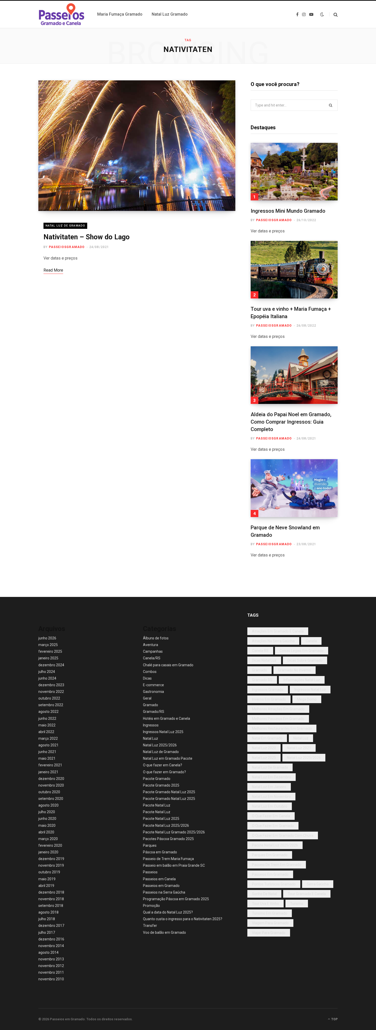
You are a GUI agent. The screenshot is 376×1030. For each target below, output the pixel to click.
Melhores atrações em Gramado (278, 709)
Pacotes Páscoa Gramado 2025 (168, 839)
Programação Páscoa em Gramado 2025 (176, 899)
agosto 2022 (48, 712)
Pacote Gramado (156, 779)
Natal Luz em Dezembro (271, 777)
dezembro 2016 (51, 939)
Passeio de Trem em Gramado (276, 865)
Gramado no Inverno (294, 670)
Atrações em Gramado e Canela (278, 631)
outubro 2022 (49, 698)
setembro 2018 (50, 906)
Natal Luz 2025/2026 (160, 745)
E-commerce (153, 685)
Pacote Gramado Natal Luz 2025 (169, 792)
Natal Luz (150, 738)
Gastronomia (153, 692)
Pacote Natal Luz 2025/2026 (166, 825)
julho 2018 (46, 919)
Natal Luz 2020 (264, 748)
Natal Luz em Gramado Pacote (167, 758)
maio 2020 (47, 825)
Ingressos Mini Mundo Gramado (288, 211)
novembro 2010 (51, 979)
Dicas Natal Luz (264, 660)
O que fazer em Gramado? (164, 772)
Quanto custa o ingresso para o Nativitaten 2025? (182, 919)
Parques (150, 845)
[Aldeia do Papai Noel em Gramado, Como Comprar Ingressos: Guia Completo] (294, 375)
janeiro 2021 (48, 772)
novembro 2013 (51, 959)
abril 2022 (46, 732)
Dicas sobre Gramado (305, 660)
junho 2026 (47, 638)
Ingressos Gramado (267, 690)
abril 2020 (46, 832)
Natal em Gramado (267, 738)
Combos (150, 672)
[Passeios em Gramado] (61, 14)
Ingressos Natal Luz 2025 (163, 732)
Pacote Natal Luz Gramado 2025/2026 (174, 832)
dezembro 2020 (51, 779)
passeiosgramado (67, 247)
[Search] (333, 14)
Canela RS (260, 651)
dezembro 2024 (51, 665)
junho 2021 (47, 752)
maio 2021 (47, 758)
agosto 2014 (48, 952)
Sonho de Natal (264, 894)
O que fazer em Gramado (273, 826)
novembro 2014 (51, 946)
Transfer (150, 926)
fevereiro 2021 (50, 765)
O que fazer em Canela (271, 816)
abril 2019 (46, 886)
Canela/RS (151, 658)
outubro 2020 (49, 792)
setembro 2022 (50, 705)
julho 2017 (46, 932)
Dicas (147, 678)
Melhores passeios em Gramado (278, 719)
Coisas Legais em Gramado (302, 651)
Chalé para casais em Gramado (168, 665)
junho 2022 (47, 718)
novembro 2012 (51, 966)
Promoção (151, 906)
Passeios (150, 872)
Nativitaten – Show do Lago (86, 237)
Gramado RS (262, 680)
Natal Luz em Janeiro (269, 787)
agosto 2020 (48, 805)
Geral (147, 698)
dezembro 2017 (51, 926)
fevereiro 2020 (50, 845)
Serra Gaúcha (318, 884)
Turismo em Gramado (269, 913)
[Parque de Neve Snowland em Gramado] (294, 488)
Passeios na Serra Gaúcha (164, 892)
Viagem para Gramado (270, 923)
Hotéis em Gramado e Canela (166, 718)
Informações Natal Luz (301, 680)
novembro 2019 (51, 865)
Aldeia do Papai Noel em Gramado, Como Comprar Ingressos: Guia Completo (291, 421)
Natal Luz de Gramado (65, 225)
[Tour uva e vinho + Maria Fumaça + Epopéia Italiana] (294, 269)
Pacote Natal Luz (156, 805)
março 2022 (48, 738)
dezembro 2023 (51, 685)
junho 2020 (47, 819)
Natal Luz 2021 (299, 748)
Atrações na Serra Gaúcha (273, 641)
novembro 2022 (51, 692)
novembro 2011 (51, 972)
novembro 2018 (51, 899)
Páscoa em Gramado (160, 852)
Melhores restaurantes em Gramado (282, 728)
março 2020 (48, 839)
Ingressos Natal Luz (310, 690)
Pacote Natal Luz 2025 (161, 819)
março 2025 (48, 645)
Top (334, 1019)
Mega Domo (307, 699)
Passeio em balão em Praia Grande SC (174, 865)
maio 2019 (47, 879)
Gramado (150, 705)
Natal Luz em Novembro (271, 797)
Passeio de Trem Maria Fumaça (168, 859)
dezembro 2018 (51, 892)
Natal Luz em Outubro (269, 806)
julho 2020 (46, 812)
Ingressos (151, 725)
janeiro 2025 (48, 658)
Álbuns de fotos (156, 638)
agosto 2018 (48, 912)
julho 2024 (46, 672)
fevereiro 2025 (50, 651)
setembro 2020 (50, 799)
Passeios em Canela (159, 879)
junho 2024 (47, 678)
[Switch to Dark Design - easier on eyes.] (322, 14)
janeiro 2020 (48, 852)
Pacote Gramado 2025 (161, 785)
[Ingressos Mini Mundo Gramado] (294, 171)
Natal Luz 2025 (264, 758)
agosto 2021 (48, 745)
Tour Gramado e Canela (307, 894)
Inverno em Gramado (269, 699)
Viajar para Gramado (268, 933)
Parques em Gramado (269, 855)
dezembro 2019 (51, 859)
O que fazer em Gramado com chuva (282, 835)
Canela (311, 641)
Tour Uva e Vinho (265, 904)
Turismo (296, 904)
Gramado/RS (153, 712)
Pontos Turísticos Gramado (274, 884)
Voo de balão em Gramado (164, 932)
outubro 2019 (49, 872)
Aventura (150, 645)
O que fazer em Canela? (162, 765)
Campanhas (153, 651)
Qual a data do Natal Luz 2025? (168, 912)
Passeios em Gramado (161, 886)
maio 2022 (47, 725)
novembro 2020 (51, 785)
